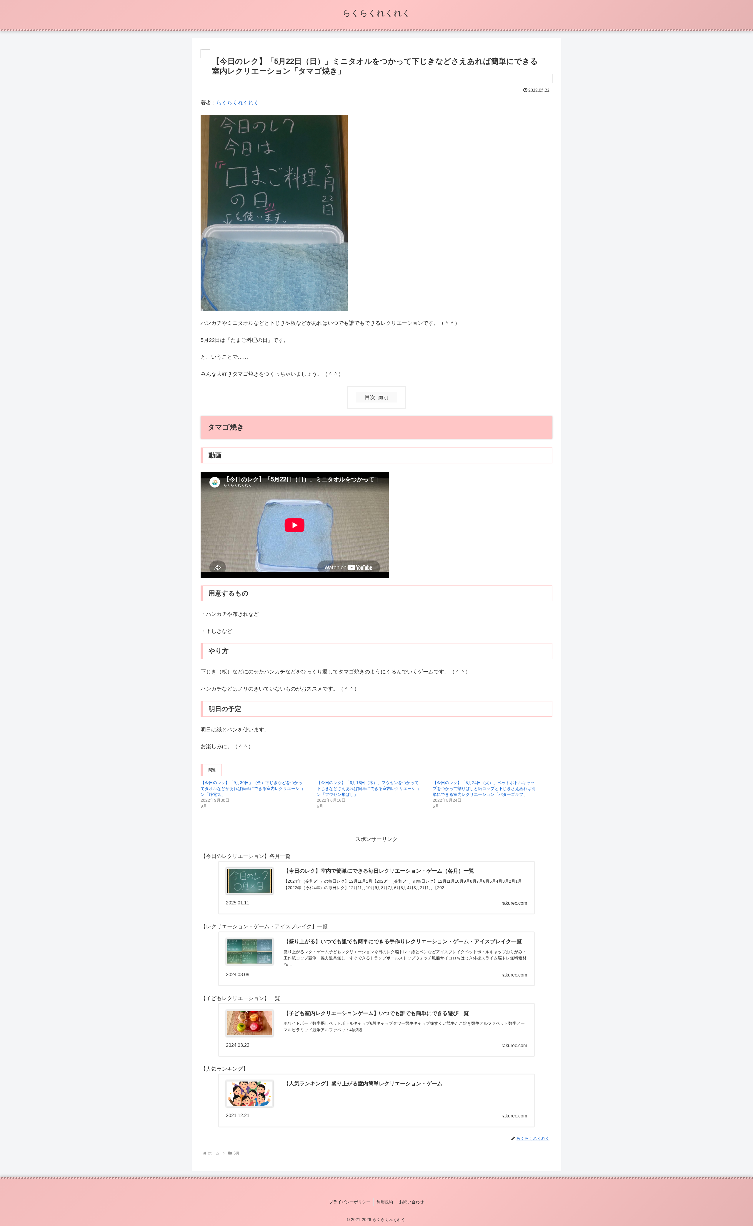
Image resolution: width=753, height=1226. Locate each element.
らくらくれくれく (237, 103)
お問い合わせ (411, 1202)
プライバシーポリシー (349, 1202)
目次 (370, 397)
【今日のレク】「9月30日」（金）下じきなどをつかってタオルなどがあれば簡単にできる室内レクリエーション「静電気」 (252, 788)
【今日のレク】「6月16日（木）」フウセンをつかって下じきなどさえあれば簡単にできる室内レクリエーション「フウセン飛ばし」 (368, 788)
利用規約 (384, 1202)
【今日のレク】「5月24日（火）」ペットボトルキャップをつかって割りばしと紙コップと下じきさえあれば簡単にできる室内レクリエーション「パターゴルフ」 (484, 788)
